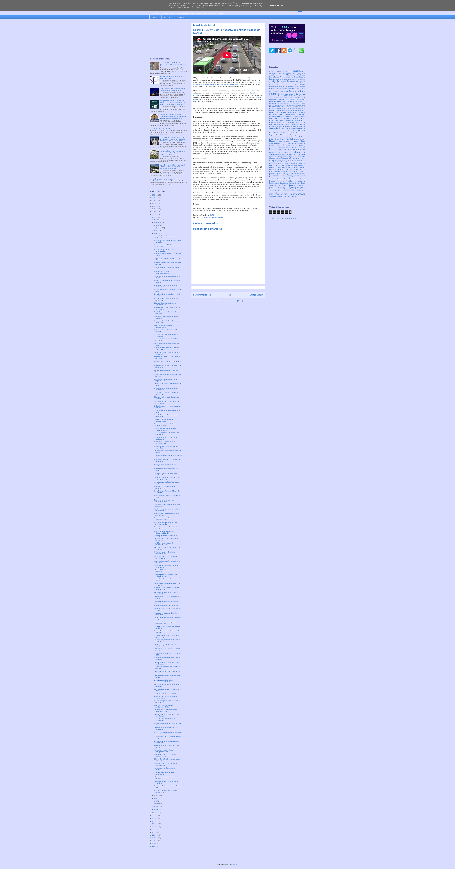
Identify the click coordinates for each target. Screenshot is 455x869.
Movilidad (221, 217)
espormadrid (293, 142)
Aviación (283, 106)
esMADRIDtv (274, 142)
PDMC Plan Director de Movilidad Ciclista (283, 195)
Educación (282, 131)
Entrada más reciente (202, 295)
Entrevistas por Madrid (297, 140)
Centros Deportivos (277, 114)
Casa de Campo (275, 112)
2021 (154, 209)
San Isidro (281, 211)
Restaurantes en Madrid (297, 208)
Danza (277, 127)
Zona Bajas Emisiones (290, 226)
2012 (154, 827)
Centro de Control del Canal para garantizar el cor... (164, 553)
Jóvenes (272, 158)
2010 (154, 832)
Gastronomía (300, 152)
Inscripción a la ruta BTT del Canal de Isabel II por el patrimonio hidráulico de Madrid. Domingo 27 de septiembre (172, 102)
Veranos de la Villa (283, 224)
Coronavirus (300, 124)
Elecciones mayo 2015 (292, 136)
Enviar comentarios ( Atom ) (233, 301)
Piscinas (289, 197)
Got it (284, 5)
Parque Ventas (282, 190)
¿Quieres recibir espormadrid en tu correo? (283, 248)
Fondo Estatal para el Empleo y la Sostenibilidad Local (287, 150)
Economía (273, 131)
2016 (154, 816)
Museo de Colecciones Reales (289, 170)
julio (155, 233)
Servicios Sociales (289, 215)
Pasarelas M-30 (282, 191)
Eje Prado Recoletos (295, 131)
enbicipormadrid (285, 140)
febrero (156, 807)
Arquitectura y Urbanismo (283, 104)
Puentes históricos (282, 203)
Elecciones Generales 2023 (297, 134)
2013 (154, 824)
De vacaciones (287, 127)
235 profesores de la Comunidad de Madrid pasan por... (165, 710)
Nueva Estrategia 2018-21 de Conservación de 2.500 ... (163, 681)
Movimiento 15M (299, 168)
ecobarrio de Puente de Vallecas (292, 129)
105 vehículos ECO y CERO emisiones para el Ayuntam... (166, 557)
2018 (154, 217)
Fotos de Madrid (275, 152)
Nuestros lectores (298, 177)
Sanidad (290, 211)
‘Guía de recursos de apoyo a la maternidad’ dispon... (164, 501)
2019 (154, 214)
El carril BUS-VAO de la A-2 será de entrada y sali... (165, 645)
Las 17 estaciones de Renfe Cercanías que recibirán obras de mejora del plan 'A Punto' (173, 64)
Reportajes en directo (281, 208)
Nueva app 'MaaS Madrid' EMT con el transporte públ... (166, 250)
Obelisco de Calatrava (281, 182)
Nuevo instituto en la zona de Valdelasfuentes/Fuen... (163, 272)
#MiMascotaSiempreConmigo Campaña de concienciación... (167, 672)
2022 (154, 206)
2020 (154, 211)
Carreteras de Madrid (296, 111)
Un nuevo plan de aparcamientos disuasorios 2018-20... (164, 532)
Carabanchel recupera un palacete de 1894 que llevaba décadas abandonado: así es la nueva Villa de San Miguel (173, 116)
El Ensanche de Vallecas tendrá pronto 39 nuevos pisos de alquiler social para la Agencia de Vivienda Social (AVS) (173, 139)
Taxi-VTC (286, 217)
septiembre (158, 228)
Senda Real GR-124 (275, 214)
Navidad (273, 175)
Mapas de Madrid (275, 164)
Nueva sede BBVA (275, 179)
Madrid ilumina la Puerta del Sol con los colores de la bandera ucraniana (172, 89)
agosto (156, 231)
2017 (154, 813)
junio (155, 795)
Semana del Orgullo (287, 213)
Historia (280, 154)
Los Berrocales (280, 160)
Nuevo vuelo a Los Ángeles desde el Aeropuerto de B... (165, 523)
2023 (154, 203)
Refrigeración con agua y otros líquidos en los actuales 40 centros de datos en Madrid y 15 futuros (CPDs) (172, 152)
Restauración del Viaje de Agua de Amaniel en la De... (165, 755)
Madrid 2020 (282, 162)
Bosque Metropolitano (284, 109)
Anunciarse (168, 17)
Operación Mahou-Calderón (277, 188)
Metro (302, 166)
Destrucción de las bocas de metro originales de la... (165, 487)
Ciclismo (278, 118)
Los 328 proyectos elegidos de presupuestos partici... (163, 544)
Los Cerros (289, 160)
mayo (156, 798)
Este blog (155, 17)
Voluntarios (279, 226)
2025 (154, 198)
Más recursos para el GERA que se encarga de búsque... (165, 751)
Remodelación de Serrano (296, 204)
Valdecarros (273, 224)
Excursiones (273, 144)
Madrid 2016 (273, 162)
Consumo (292, 123)
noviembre (157, 222)
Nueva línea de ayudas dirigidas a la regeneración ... (165, 791)
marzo (156, 804)
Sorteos (280, 217)
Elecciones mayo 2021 (284, 138)
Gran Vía (273, 154)
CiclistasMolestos (287, 118)
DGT (303, 127)
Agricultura (273, 103)
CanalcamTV (274, 111)
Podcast (278, 201)
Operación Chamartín (297, 186)
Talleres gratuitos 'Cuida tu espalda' (165, 536)
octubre (156, 225)
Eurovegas (302, 142)
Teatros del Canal (275, 220)
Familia (299, 144)
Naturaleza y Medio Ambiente (287, 173)
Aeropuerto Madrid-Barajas (294, 101)
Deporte (298, 127)
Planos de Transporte (282, 199)
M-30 (295, 160)
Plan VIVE (296, 197)
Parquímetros (291, 190)
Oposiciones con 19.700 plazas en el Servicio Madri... (165, 764)
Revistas (273, 211)
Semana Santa (300, 213)
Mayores (296, 164)
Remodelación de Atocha (278, 204)
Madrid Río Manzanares (296, 162)
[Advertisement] (168, 39)
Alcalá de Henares (285, 102)
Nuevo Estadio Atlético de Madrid (293, 179)
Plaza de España (295, 199)
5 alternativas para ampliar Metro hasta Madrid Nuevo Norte (172, 77)
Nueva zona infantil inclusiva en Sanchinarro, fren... (164, 518)
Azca (289, 106)
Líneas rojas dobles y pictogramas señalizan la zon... (165, 622)
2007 (154, 840)
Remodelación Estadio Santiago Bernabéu (284, 206)
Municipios (274, 171)
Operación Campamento (279, 186)
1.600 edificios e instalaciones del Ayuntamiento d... (164, 719)
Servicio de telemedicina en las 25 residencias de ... (165, 465)
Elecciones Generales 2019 (281, 134)
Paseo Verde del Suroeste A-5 (294, 193)
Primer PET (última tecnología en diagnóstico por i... (164, 773)
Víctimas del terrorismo (297, 224)
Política (285, 201)
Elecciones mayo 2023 (298, 138)
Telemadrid (286, 220)
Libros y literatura (297, 158)
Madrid (301, 160)
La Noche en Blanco (283, 158)
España (284, 142)
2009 (154, 835)
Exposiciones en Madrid (287, 144)
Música (302, 171)
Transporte (295, 220)
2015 (154, 818)
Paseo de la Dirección (276, 193)
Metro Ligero (274, 169)
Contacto (181, 17)
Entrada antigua (256, 295)
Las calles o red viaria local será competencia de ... (164, 420)
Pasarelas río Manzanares (296, 191)
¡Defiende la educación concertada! (161, 179)
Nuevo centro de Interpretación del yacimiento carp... (165, 442)
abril (155, 801)
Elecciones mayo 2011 (277, 136)
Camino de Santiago (298, 108)
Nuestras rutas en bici (283, 177)
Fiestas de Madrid (276, 148)
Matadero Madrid (287, 164)
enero (156, 809)
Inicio (230, 295)
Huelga (287, 154)
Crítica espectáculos (276, 125)
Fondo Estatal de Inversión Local (294, 148)
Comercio (284, 121)
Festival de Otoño (299, 146)
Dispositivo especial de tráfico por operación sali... (164, 326)
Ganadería (291, 152)
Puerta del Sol (294, 203)
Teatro (292, 217)
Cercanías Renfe (293, 114)
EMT (277, 140)
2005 (154, 846)
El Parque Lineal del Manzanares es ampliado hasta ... (165, 728)
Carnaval (283, 110)
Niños (295, 175)
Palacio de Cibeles (293, 188)
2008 (154, 838)
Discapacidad (274, 129)
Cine (294, 118)
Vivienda (272, 226)
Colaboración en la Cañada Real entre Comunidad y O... (166, 424)
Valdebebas (301, 222)
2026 (154, 195)
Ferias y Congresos (285, 146)
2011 (154, 829)
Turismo (293, 222)
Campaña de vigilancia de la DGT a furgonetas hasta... (165, 380)
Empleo (272, 140)
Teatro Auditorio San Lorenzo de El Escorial (287, 217)
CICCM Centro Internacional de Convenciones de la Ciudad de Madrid (287, 116)
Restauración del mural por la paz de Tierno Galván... (165, 286)
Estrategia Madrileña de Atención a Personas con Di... (165, 304)
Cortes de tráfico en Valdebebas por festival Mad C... (165, 575)
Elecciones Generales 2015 (285, 133)
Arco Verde (301, 102)
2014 (154, 821)
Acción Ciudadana (276, 101)
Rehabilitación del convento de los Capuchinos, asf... (165, 429)
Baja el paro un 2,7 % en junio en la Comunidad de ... (165, 697)
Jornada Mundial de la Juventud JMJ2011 (291, 156)
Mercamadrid (295, 166)
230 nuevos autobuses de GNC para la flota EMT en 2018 (166, 478)
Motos (283, 169)
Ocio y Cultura (296, 184)
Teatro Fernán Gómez (297, 218)
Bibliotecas (295, 106)
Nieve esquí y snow (285, 175)
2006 (154, 843)
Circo (298, 118)
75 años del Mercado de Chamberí (165, 693)
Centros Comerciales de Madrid (293, 112)
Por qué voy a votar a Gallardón (160, 128)
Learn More (274, 5)
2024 (154, 200)
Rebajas (302, 203)
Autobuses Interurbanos (209, 217)
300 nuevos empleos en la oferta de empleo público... (165, 474)
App (295, 103)
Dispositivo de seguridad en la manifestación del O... (163, 706)
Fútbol (284, 152)
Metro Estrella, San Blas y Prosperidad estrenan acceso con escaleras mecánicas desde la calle (172, 166)
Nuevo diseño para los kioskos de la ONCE (168, 606)
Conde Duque (283, 124)
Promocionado (294, 201)
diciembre (157, 220)
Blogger (234, 864)
